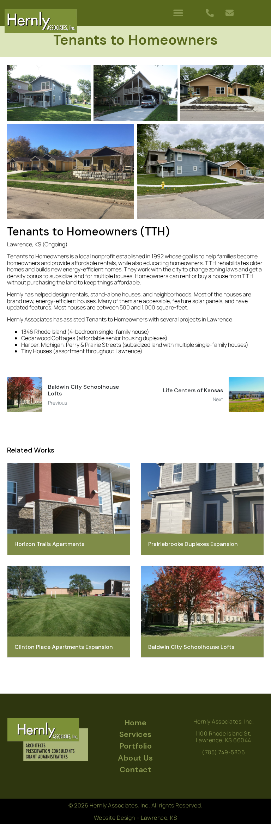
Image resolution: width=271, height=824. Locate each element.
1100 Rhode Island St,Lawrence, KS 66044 (223, 737)
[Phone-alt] (209, 13)
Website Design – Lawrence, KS (135, 818)
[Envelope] (229, 13)
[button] (178, 13)
